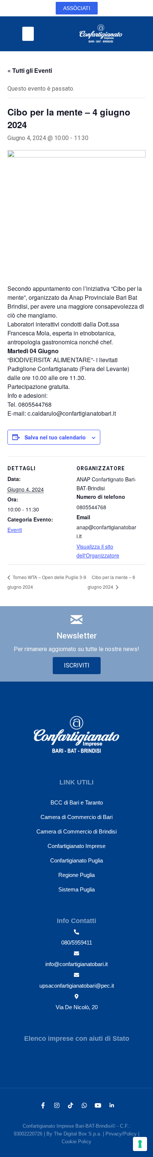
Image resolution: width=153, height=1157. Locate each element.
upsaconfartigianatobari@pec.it (76, 985)
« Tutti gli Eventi (29, 70)
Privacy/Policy (121, 1134)
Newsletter (76, 635)
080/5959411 (76, 942)
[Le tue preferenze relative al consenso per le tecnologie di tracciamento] (140, 1144)
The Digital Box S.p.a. (77, 1134)
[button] (28, 34)
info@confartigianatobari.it (76, 964)
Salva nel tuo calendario (55, 437)
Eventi (14, 529)
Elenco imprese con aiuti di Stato (76, 1038)
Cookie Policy (76, 1141)
